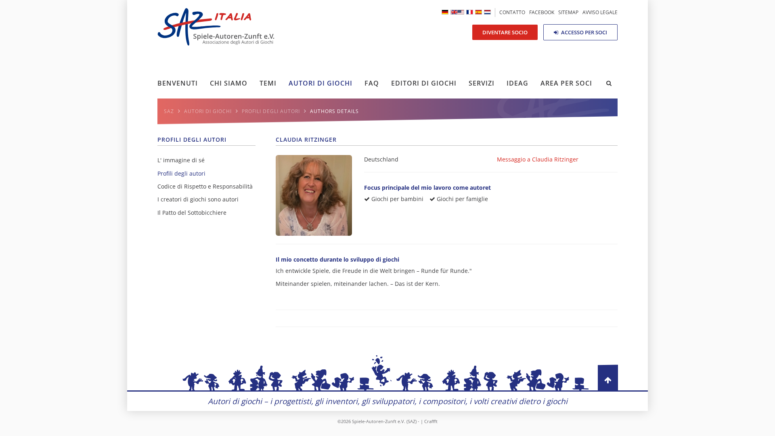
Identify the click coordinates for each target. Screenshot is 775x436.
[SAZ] (469, 12)
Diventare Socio (505, 32)
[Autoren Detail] (445, 12)
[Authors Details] (457, 12)
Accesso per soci (583, 32)
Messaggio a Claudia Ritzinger (537, 159)
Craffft (431, 421)
